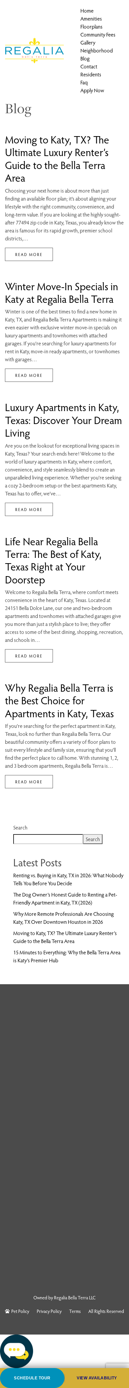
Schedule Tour (32, 1378)
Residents (90, 74)
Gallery (87, 42)
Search (20, 827)
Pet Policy (20, 1311)
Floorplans (91, 26)
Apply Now (92, 90)
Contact (88, 66)
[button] (64, 1351)
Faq (84, 82)
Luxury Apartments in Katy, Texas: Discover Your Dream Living (63, 419)
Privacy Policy (49, 1311)
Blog (85, 58)
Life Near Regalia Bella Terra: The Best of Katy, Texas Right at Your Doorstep (53, 560)
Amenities (91, 18)
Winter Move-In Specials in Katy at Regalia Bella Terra (61, 292)
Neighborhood (96, 50)
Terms (75, 1311)
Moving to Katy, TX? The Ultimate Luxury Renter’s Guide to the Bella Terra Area (57, 158)
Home (87, 10)
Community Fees (97, 34)
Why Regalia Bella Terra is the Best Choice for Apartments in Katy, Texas (59, 700)
